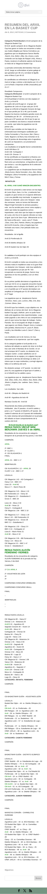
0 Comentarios (30, 32)
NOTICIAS (19, 32)
